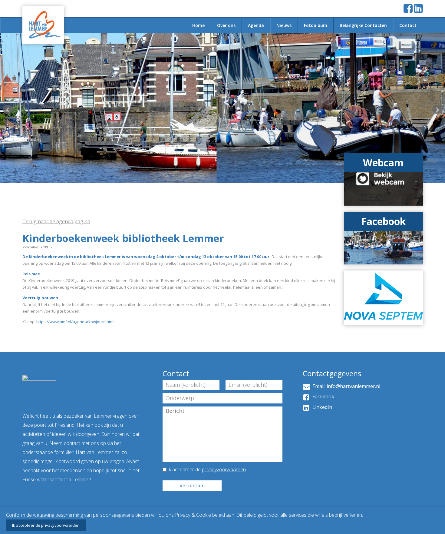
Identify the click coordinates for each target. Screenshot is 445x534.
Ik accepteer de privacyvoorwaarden (46, 525)
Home (198, 25)
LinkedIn (321, 407)
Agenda (256, 25)
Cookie (203, 515)
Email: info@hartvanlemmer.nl (345, 386)
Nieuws (284, 25)
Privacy (182, 515)
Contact (408, 25)
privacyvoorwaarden (224, 469)
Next (437, 109)
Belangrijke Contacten (363, 25)
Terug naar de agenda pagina (56, 221)
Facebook (322, 396)
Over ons (226, 25)
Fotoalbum (315, 25)
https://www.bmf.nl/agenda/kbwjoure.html (75, 321)
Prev (8, 109)
